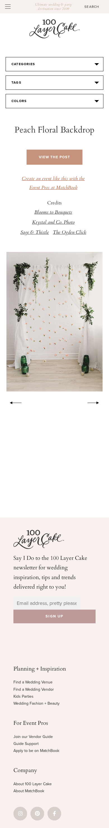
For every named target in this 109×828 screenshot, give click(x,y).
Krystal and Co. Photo (53, 223)
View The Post (54, 157)
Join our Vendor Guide (33, 736)
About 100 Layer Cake (32, 784)
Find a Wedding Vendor (33, 689)
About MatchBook (28, 791)
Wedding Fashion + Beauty (36, 703)
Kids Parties (23, 696)
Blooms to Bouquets (53, 212)
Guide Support (26, 743)
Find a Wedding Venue (33, 682)
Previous (13, 402)
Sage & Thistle (34, 233)
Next (96, 402)
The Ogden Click (69, 233)
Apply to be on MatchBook (36, 750)
